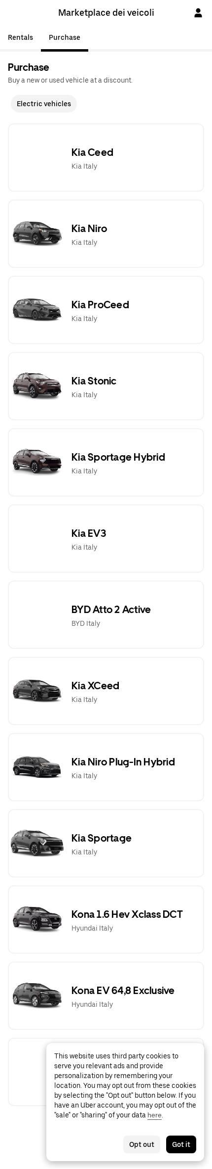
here (154, 1115)
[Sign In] (198, 13)
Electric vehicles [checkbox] (44, 104)
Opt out (141, 1144)
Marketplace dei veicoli (106, 12)
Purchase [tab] (64, 37)
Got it (181, 1144)
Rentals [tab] (20, 37)
